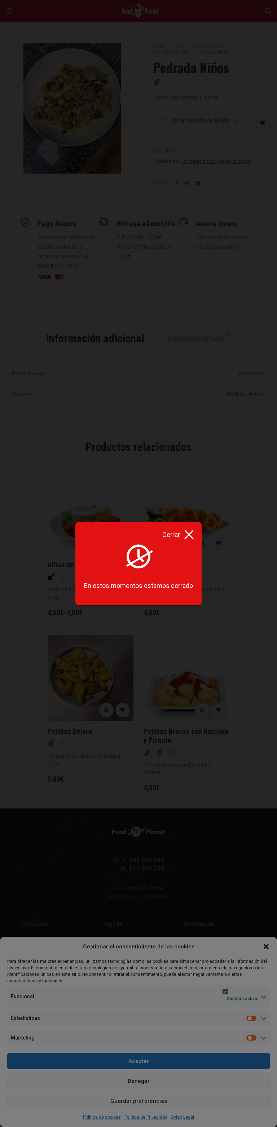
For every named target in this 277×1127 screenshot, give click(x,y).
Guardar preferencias (138, 1101)
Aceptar (138, 1061)
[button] (266, 946)
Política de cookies (102, 1117)
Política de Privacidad (145, 1117)
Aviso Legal (182, 1117)
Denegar (139, 1081)
